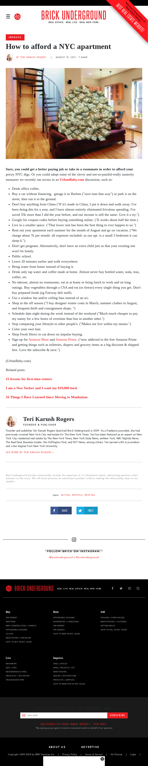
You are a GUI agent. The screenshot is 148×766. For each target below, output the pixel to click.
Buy (8, 612)
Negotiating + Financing (18, 638)
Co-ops (9, 633)
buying (65, 495)
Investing (10, 621)
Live (8, 658)
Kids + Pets (11, 667)
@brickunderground (61, 557)
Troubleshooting (15, 680)
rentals (77, 495)
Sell (103, 612)
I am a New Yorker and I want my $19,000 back (41, 388)
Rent (56, 612)
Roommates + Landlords (66, 621)
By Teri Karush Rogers (31, 57)
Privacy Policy (69, 754)
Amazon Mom (38, 339)
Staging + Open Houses (112, 617)
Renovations (60, 671)
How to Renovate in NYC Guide (69, 684)
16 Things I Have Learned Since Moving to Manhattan (46, 397)
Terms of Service (94, 754)
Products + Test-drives (17, 675)
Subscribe (117, 715)
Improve (15, 37)
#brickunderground (87, 557)
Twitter (121, 588)
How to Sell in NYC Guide (114, 629)
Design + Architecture (64, 675)
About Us (57, 747)
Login (133, 754)
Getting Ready (108, 625)
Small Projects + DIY (64, 667)
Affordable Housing (16, 629)
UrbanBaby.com (72, 179)
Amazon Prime (66, 339)
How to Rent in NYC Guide (66, 633)
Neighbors (11, 663)
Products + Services (63, 680)
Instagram (129, 588)
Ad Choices (116, 754)
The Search (59, 629)
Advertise (90, 747)
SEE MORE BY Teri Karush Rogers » (30, 452)
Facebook (112, 588)
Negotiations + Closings (113, 621)
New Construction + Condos (21, 625)
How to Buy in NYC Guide (19, 642)
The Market (11, 617)
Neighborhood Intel (16, 671)
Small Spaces (60, 663)
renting (90, 495)
